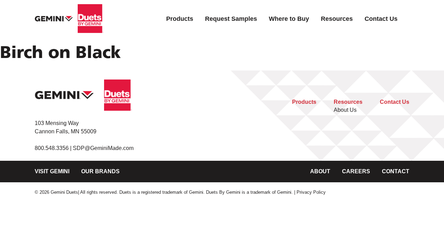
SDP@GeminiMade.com (103, 148)
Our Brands (100, 171)
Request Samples (231, 18)
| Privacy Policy (310, 192)
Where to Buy (289, 18)
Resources (337, 18)
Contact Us (381, 18)
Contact (395, 171)
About (320, 171)
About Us (345, 110)
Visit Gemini (52, 171)
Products (179, 18)
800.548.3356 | (54, 148)
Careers (356, 171)
